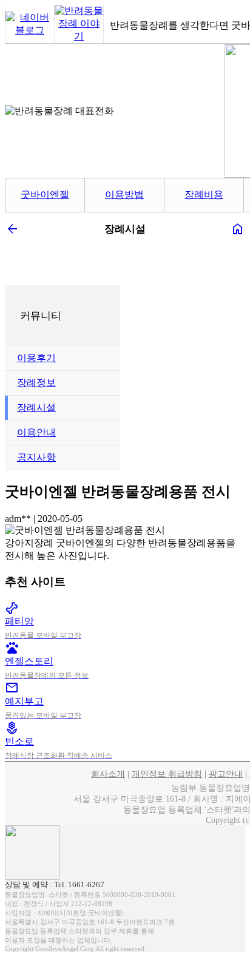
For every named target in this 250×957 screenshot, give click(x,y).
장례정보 (36, 382)
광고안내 (226, 774)
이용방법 (124, 194)
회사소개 (108, 774)
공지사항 (36, 457)
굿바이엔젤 (45, 194)
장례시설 (36, 407)
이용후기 (36, 358)
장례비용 (203, 194)
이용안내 (36, 432)
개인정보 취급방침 (167, 774)
